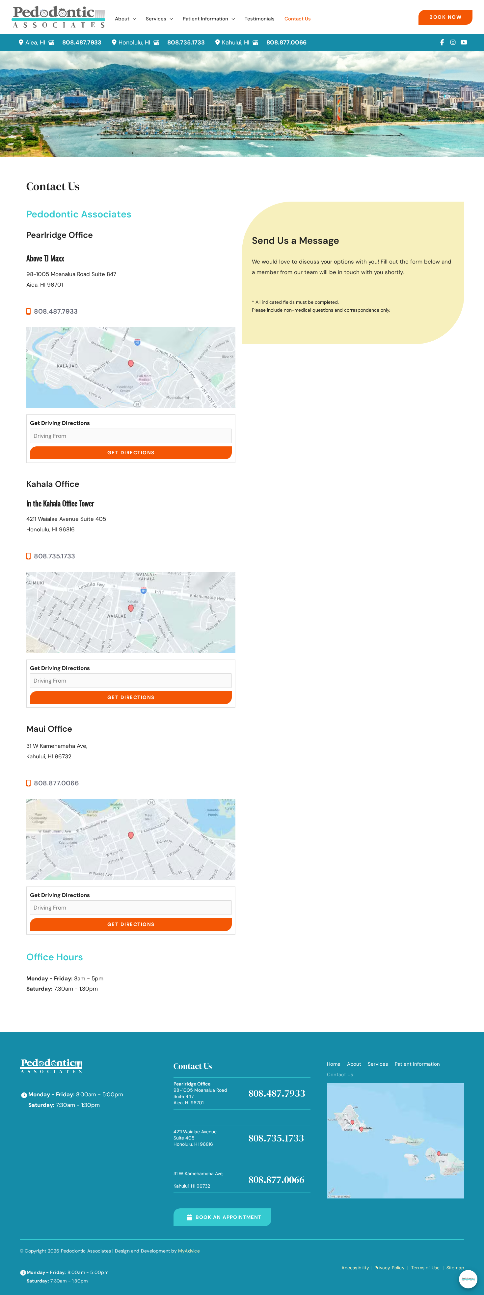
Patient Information (417, 1064)
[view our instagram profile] (452, 42)
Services (378, 1064)
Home (333, 1064)
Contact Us (340, 1074)
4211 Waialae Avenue (195, 1138)
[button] (132, 18)
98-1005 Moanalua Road (200, 1093)
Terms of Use (425, 1268)
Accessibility (355, 1268)
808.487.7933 (81, 42)
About (354, 1064)
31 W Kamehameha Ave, (199, 1179)
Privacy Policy (389, 1268)
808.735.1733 (186, 42)
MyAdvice (189, 1251)
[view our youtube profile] (463, 42)
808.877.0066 (286, 42)
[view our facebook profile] (442, 42)
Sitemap (454, 1268)
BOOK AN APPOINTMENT (228, 1217)
